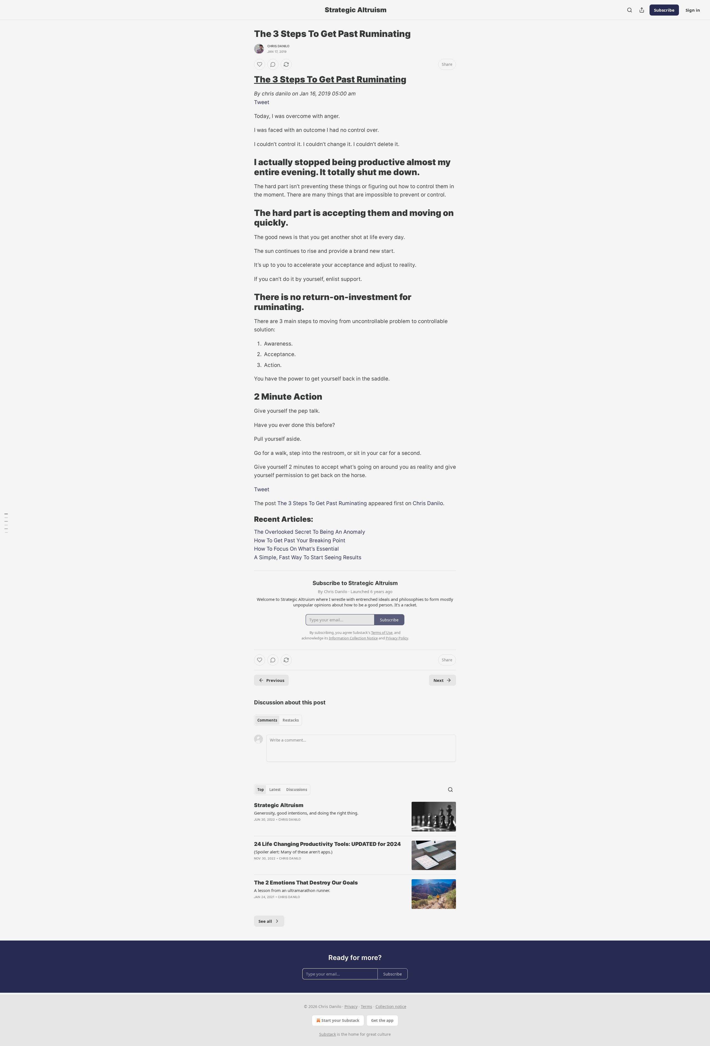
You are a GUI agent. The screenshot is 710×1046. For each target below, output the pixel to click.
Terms (366, 1006)
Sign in (693, 10)
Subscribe (664, 10)
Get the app (382, 1020)
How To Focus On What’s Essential (296, 549)
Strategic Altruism (278, 805)
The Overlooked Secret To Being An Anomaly (309, 532)
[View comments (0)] (272, 64)
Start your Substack (340, 1020)
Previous (275, 680)
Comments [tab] (267, 720)
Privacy (350, 1006)
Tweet (261, 102)
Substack (327, 1034)
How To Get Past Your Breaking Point (299, 540)
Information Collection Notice (353, 638)
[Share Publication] (641, 10)
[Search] (629, 10)
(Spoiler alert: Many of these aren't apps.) (293, 852)
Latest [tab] (275, 789)
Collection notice (391, 1006)
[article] (355, 817)
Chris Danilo (278, 46)
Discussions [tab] (296, 789)
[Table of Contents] (6, 523)
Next (438, 680)
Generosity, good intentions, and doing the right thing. (306, 813)
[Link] (246, 79)
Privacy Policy (397, 638)
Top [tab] (260, 789)
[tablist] (278, 720)
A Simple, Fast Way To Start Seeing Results (307, 557)
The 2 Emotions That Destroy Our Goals (306, 882)
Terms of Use (381, 632)
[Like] (259, 64)
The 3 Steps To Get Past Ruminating (330, 79)
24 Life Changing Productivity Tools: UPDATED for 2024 (327, 844)
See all (265, 921)
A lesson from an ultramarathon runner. (292, 890)
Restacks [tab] (291, 720)
